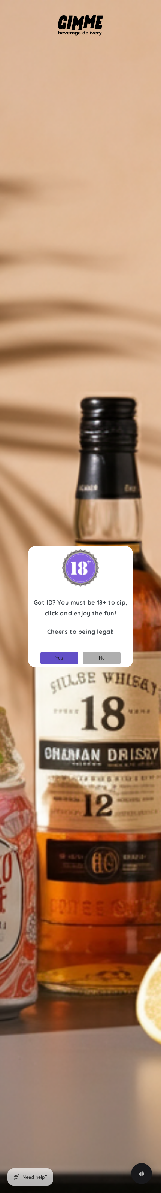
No (102, 658)
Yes (59, 658)
